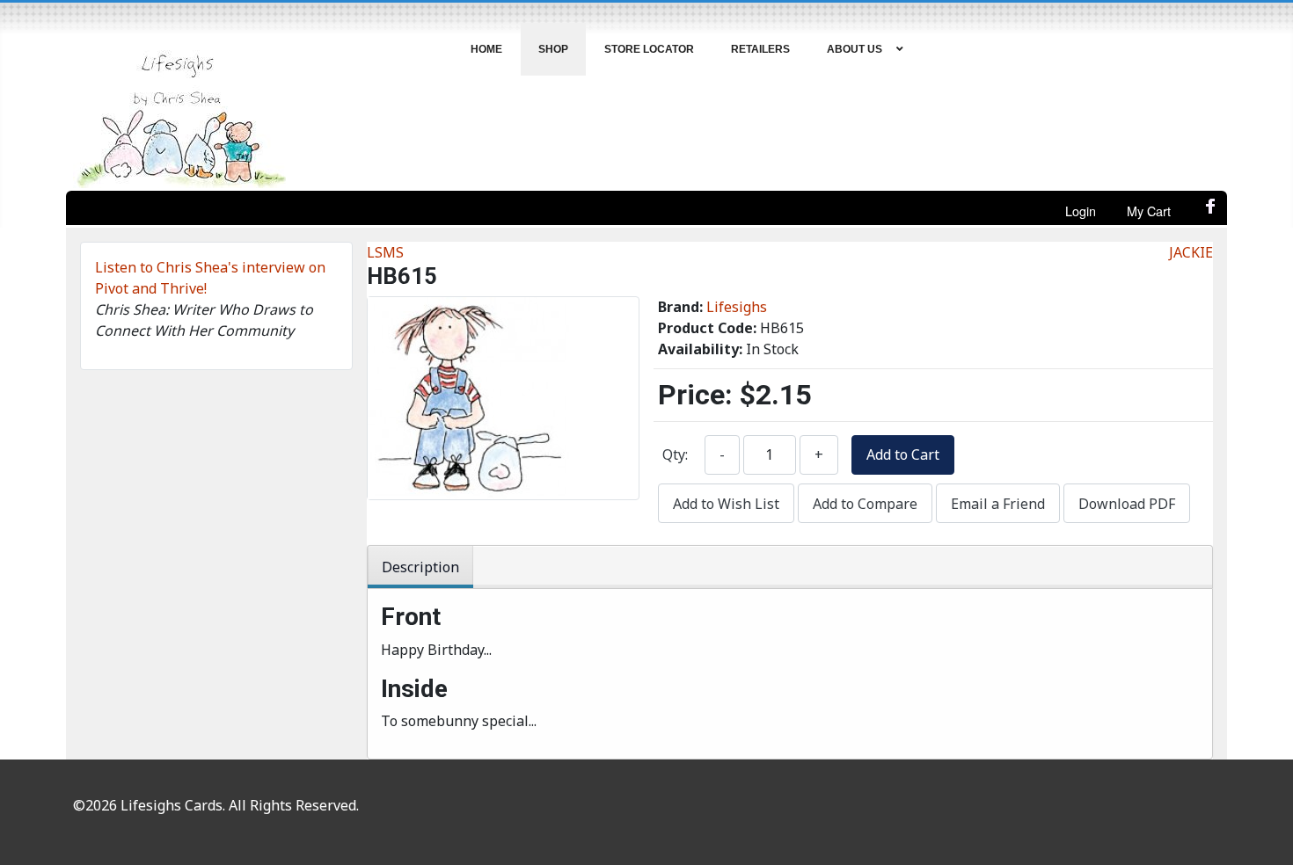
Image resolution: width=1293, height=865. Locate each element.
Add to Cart (902, 454)
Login (1080, 210)
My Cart (1149, 210)
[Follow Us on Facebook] (1211, 211)
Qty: (675, 454)
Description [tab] (420, 567)
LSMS (385, 252)
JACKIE (1191, 252)
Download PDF (1126, 503)
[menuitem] (487, 49)
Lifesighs (736, 306)
